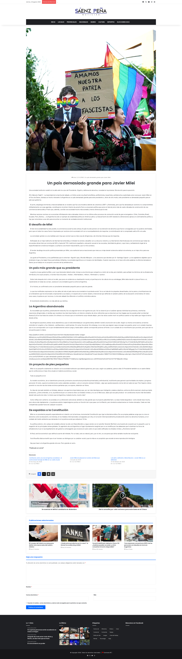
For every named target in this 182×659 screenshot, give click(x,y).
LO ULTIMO (80, 177)
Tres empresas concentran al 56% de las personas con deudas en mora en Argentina (138, 545)
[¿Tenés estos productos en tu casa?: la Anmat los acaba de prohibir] (75, 533)
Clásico (111, 629)
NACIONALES (83, 22)
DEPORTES (110, 22)
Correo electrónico (32, 595)
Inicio (53, 22)
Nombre (29, 587)
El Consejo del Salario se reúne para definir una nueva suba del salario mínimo (41, 545)
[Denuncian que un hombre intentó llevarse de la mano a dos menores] (74, 642)
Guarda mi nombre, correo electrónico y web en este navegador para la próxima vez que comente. (57, 603)
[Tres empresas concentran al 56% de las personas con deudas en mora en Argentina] (138, 533)
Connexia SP (107, 652)
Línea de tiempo (114, 635)
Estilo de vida (96, 635)
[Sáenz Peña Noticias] (91, 11)
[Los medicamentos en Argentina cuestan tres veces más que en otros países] (74, 636)
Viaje (109, 638)
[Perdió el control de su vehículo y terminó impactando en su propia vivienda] (64, 642)
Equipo (111, 632)
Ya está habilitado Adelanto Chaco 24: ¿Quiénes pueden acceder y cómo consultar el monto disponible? (88, 2)
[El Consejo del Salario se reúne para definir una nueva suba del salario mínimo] (43, 533)
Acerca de (96, 629)
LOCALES (61, 22)
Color (117, 629)
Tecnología (103, 638)
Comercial (96, 632)
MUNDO (93, 22)
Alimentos (104, 629)
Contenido (104, 632)
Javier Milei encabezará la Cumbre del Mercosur (85, 458)
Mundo (95, 638)
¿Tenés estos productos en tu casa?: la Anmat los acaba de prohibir (74, 544)
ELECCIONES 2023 (123, 22)
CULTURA (101, 22)
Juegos (105, 635)
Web (95, 595)
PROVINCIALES (72, 22)
